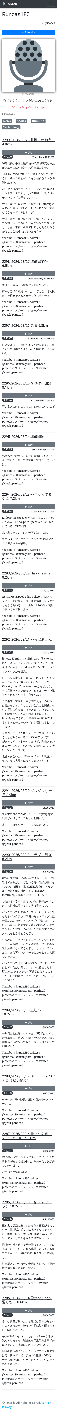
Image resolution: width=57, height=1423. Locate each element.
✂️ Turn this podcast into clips (28, 107)
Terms (45, 1402)
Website (10, 114)
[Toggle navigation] (51, 4)
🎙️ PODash (9, 4)
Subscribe (29, 32)
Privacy (7, 1407)
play (30, 152)
